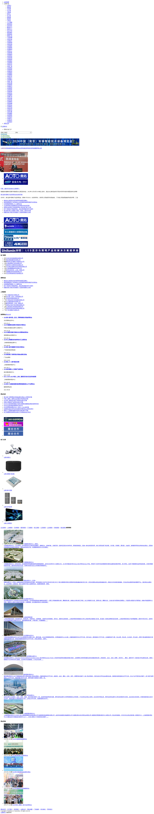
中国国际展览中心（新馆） (31, 544)
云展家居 (9, 84)
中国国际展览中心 (28, 562)
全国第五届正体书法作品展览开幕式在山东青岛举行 (18, 409)
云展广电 (9, 81)
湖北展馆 (63, 527)
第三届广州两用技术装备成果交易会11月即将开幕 (18, 397)
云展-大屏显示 (8, 523)
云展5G (9, 5)
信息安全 (9, 25)
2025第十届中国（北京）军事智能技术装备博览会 (18, 317)
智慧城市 (9, 32)
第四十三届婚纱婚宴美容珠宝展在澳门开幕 (16, 410)
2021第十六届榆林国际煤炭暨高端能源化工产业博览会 (19, 384)
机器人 (9, 14)
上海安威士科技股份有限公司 (14, 306)
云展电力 (9, 86)
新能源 (9, 17)
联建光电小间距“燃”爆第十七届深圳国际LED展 (17, 212)
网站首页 (3, 809)
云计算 (9, 10)
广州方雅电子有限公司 (12, 310)
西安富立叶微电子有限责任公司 (15, 261)
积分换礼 (43, 809)
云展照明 (9, 42)
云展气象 (9, 111)
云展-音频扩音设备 (9, 474)
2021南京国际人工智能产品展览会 (13, 369)
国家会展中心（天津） (29, 580)
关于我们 (9, 809)
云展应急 (9, 91)
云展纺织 (9, 71)
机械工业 (9, 35)
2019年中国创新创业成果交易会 (21, 772)
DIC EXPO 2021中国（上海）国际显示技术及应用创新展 (20, 376)
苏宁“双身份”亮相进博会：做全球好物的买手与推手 (18, 209)
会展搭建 (6, 2)
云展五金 (9, 39)
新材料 (9, 19)
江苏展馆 (43, 527)
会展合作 (23, 809)
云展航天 (9, 120)
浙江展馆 (36, 527)
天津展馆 (16, 527)
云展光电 (9, 44)
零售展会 (13, 148)
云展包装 (9, 100)
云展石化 (9, 93)
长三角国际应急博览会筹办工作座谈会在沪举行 (17, 412)
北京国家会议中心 (28, 635)
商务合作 (6, 123)
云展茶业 (9, 56)
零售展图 (34, 148)
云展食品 (9, 54)
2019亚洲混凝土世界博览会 (20, 755)
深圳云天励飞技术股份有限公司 (15, 305)
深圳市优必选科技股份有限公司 (15, 308)
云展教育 (9, 88)
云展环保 (9, 110)
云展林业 (9, 106)
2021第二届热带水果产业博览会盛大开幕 (15, 400)
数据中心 (9, 27)
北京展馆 (3, 527)
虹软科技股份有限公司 (12, 298)
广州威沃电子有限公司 (12, 295)
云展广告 (9, 66)
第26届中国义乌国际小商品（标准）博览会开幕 (17, 210)
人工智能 (9, 22)
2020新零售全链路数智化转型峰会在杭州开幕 (17, 205)
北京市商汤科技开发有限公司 (14, 273)
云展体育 (9, 69)
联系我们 (16, 809)
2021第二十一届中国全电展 (11, 361)
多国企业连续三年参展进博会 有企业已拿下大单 (17, 207)
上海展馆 (9, 527)
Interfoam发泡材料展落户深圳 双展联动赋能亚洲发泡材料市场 (21, 403)
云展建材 (9, 73)
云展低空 (9, 116)
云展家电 (9, 47)
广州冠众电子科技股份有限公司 (15, 300)
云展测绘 (9, 113)
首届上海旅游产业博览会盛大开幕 (13, 402)
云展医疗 (9, 78)
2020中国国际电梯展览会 (20, 739)
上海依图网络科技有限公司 (14, 268)
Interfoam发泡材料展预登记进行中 (13, 405)
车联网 (9, 8)
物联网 (9, 7)
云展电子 (9, 41)
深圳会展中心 (30, 695)
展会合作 (8, 314)
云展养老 (9, 62)
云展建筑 (9, 74)
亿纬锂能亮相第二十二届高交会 (13, 204)
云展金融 (9, 103)
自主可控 (9, 30)
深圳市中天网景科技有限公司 (14, 265)
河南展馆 (56, 527)
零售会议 (18, 148)
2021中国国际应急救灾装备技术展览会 (15, 325)
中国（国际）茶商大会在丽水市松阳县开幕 (16, 398)
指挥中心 (9, 29)
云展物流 (9, 101)
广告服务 (36, 809)
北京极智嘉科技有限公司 (13, 301)
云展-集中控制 (8, 490)
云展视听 (9, 46)
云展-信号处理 (8, 506)
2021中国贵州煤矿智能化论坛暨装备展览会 (16, 332)
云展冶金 (9, 98)
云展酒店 (9, 61)
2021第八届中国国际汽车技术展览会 (14, 347)
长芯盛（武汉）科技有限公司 (14, 296)
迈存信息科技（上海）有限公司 (15, 270)
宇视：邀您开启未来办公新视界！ (10, 188)
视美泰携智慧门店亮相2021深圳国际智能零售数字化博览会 (20, 202)
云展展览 (9, 68)
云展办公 (9, 51)
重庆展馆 (23, 527)
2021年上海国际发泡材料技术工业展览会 (15, 339)
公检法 (9, 20)
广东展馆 (29, 527)
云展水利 (9, 108)
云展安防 (9, 89)
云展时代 (3, 812)
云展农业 (9, 105)
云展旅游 (9, 59)
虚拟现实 (9, 24)
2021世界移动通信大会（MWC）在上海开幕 (16, 407)
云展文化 (9, 64)
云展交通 (9, 83)
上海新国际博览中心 (29, 713)
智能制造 (9, 34)
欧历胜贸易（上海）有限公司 (14, 303)
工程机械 (9, 37)
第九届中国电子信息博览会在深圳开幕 (11, 194)
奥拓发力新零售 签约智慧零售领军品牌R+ (16, 200)
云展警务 (9, 115)
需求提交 (49, 809)
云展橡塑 (9, 94)
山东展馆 (49, 527)
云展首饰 (9, 57)
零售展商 (8, 148)
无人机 (9, 15)
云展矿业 (9, 96)
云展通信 (9, 79)
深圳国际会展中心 (32, 656)
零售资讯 (28, 148)
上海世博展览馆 (27, 617)
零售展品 (23, 148)
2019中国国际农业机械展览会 (21, 788)
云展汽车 (9, 76)
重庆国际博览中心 (28, 674)
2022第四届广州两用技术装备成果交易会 (15, 354)
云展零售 (9, 52)
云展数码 (9, 49)
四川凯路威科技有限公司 (13, 260)
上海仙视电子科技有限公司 (14, 263)
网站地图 (29, 809)
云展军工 (9, 118)
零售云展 (39, 148)
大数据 (9, 12)
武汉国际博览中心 (28, 598)
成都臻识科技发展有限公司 (14, 271)
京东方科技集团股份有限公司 (14, 258)
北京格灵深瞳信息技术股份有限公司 (16, 266)
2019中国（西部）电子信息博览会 (22, 805)
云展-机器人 (7, 457)
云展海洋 (9, 121)
